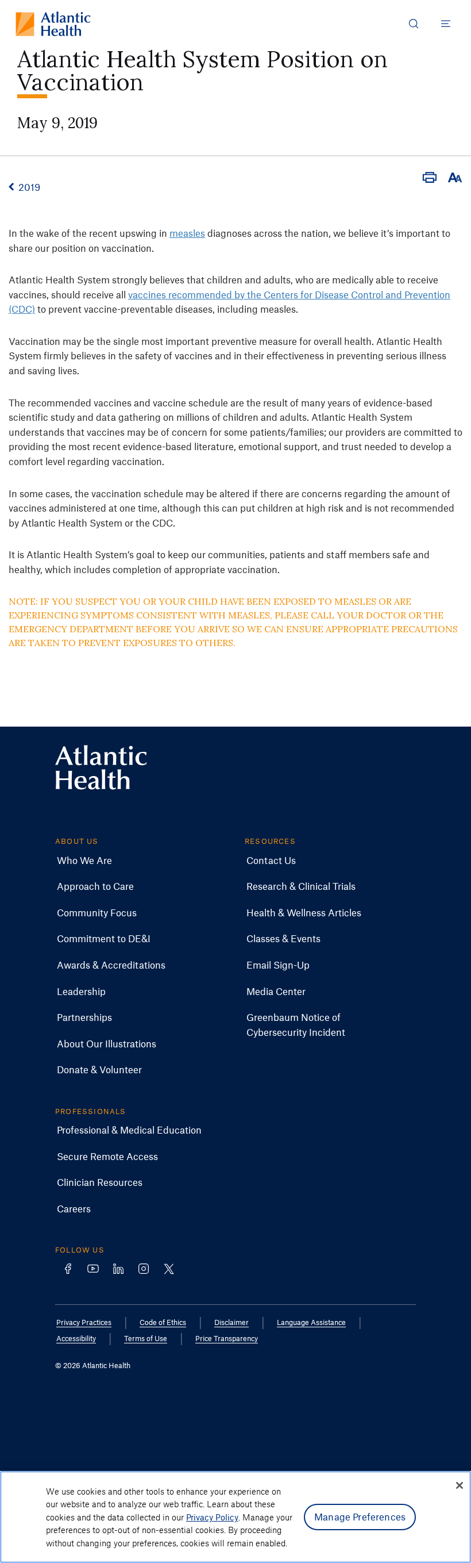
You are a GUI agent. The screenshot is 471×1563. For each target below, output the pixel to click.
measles (187, 233)
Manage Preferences (360, 1516)
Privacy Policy (212, 1517)
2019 (29, 187)
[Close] (459, 1485)
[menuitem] (84, 860)
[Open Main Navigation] (445, 23)
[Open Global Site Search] (413, 23)
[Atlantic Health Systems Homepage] (53, 24)
